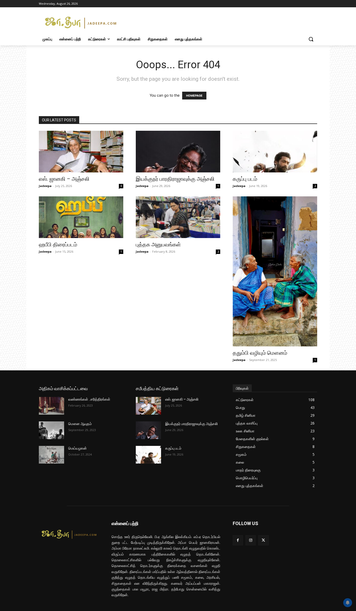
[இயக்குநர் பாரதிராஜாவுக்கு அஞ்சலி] (178, 151)
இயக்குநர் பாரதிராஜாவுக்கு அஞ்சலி (175, 179)
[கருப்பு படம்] (275, 151)
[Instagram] (250, 540)
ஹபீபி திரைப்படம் (58, 244)
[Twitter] (263, 540)
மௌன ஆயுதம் (80, 424)
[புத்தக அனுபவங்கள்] (178, 217)
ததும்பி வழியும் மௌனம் (260, 353)
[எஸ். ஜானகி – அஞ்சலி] (81, 151)
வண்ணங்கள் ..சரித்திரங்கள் (89, 399)
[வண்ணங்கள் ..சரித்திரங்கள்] (51, 406)
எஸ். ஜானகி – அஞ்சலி (64, 179)
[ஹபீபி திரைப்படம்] (81, 217)
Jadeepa (45, 186)
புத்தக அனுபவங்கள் (158, 244)
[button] (311, 39)
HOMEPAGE (194, 95)
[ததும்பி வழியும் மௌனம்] (275, 271)
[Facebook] (238, 540)
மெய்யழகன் (77, 448)
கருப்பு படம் (245, 179)
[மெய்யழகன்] (51, 455)
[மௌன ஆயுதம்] (51, 430)
